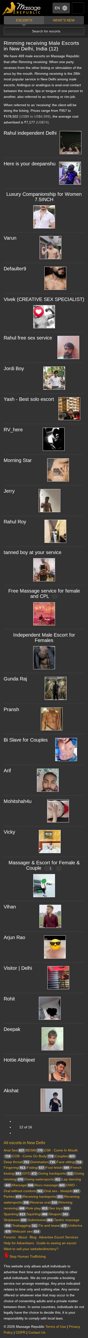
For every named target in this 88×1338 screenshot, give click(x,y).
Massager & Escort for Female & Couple (44, 865)
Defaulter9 (15, 268)
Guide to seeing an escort (56, 1243)
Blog (33, 1237)
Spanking (14, 1214)
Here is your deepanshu (29, 163)
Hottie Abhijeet (19, 1060)
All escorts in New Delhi (24, 1143)
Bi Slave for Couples (26, 740)
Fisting (35, 1167)
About (22, 1237)
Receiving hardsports (43, 1196)
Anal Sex (14, 1150)
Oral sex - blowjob (61, 1191)
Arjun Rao (14, 937)
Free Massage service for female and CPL (44, 593)
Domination (43, 1162)
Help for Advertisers (19, 1243)
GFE (30, 1173)
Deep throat (16, 1162)
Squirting (37, 1214)
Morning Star (18, 460)
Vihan (10, 906)
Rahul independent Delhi (30, 133)
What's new (64, 20)
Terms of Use (55, 1327)
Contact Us (36, 1332)
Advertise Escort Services (58, 1237)
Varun (10, 238)
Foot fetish (57, 1167)
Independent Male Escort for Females (44, 637)
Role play (36, 1208)
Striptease (15, 1220)
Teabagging (24, 1225)
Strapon (58, 1214)
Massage (22, 1185)
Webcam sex (25, 1231)
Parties (12, 1196)
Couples (65, 1156)
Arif (7, 770)
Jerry (9, 491)
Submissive (40, 1220)
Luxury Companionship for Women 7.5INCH (44, 196)
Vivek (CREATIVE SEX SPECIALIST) (44, 299)
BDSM (34, 1150)
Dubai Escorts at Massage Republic (21, 8)
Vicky (9, 832)
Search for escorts (46, 31)
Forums (10, 1237)
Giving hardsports (55, 1173)
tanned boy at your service (32, 552)
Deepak (12, 1029)
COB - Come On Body (32, 1156)
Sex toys (59, 1208)
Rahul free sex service (28, 337)
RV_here (13, 429)
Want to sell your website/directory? (31, 1249)
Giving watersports (42, 1179)
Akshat (11, 1090)
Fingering (14, 1167)
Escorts (24, 20)
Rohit (9, 998)
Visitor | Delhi (18, 968)
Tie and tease (52, 1225)
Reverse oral (43, 1202)
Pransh (11, 709)
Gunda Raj (15, 678)
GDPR (20, 1332)
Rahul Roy (15, 521)
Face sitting (69, 1162)
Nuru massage (50, 1185)
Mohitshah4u (18, 801)
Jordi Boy (14, 368)
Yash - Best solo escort (29, 399)
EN (57, 8)
